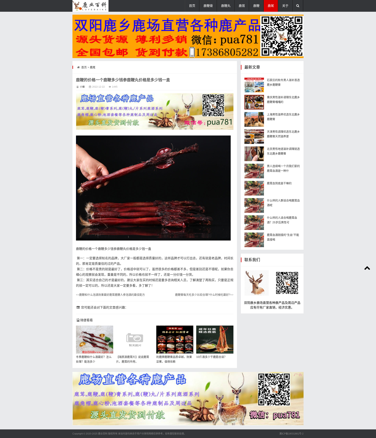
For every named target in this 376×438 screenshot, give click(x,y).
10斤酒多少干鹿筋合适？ (211, 356)
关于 (285, 5)
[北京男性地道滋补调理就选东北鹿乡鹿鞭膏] (254, 153)
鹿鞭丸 (225, 5)
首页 (192, 5)
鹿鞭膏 (208, 5)
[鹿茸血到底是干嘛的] (254, 188)
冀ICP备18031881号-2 (291, 433)
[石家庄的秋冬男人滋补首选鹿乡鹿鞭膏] (254, 85)
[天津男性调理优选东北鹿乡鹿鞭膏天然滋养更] (254, 136)
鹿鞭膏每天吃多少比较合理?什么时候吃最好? (204, 294)
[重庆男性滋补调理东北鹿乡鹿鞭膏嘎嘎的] (254, 102)
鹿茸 (242, 5)
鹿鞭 (256, 5)
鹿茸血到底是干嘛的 (279, 183)
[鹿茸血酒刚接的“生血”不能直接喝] (254, 239)
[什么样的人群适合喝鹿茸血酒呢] (254, 205)
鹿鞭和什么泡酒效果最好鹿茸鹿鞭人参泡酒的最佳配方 (110, 294)
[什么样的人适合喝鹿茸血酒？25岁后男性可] (254, 222)
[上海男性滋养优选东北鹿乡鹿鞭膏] (254, 119)
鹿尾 (271, 5)
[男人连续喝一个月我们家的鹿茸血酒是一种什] (254, 171)
